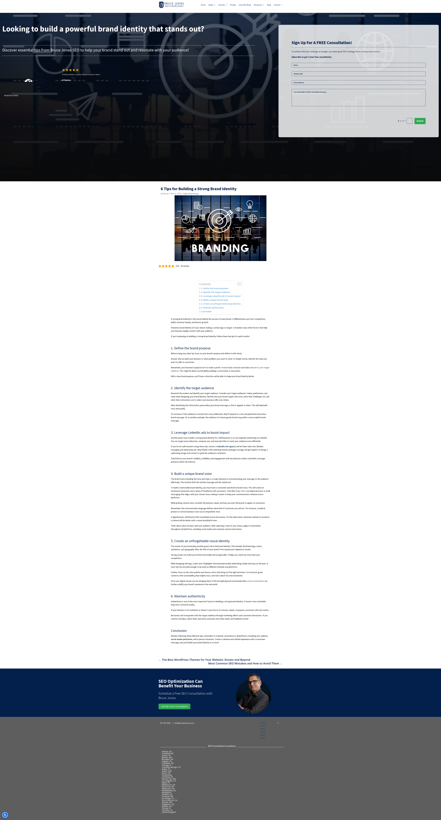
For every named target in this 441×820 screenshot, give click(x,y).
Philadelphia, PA (169, 790)
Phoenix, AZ (167, 794)
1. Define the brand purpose (214, 288)
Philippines (166, 792)
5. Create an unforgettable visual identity (221, 303)
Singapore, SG (168, 804)
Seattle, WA (167, 802)
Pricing (233, 5)
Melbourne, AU (168, 784)
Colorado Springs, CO (171, 767)
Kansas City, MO (169, 779)
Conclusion (206, 311)
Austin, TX (166, 755)
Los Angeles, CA (169, 780)
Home (203, 5)
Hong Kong (167, 775)
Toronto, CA (167, 810)
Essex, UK (166, 773)
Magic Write (241, 491)
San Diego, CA (168, 798)
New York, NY (168, 786)
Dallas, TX (166, 769)
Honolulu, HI (167, 777)
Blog (269, 5)
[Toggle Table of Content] (238, 284)
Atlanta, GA (167, 751)
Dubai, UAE (167, 771)
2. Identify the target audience (215, 292)
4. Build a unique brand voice (214, 299)
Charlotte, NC (168, 763)
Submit (420, 121)
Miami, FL (166, 782)
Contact (277, 5)
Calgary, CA (167, 761)
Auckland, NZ (168, 753)
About (211, 5)
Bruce (166, 193)
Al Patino (66, 80)
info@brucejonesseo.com (184, 723)
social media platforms (181, 639)
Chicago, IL (166, 765)
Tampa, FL (166, 808)
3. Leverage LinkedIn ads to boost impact (221, 296)
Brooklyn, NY (167, 759)
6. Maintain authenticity (212, 307)
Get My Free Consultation (174, 706)
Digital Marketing (190, 193)
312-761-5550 (165, 723)
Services (222, 5)
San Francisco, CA (169, 800)
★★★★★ (70, 69)
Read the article (11, 95)
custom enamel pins (255, 581)
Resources (258, 5)
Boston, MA (167, 757)
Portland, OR (167, 796)
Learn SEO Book (245, 5)
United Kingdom (169, 812)
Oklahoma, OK (168, 788)
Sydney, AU (167, 806)
